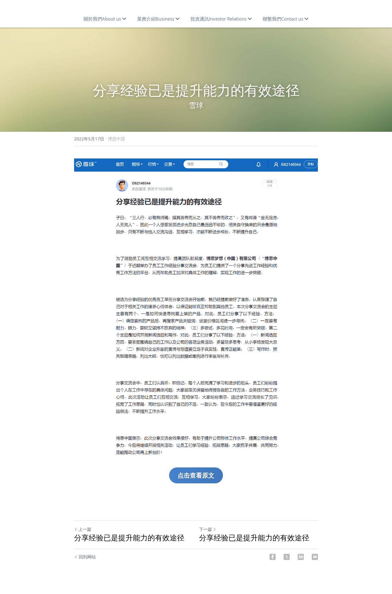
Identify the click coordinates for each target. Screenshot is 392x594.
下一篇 (205, 529)
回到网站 (87, 557)
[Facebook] (273, 557)
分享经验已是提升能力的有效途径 (129, 537)
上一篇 (84, 529)
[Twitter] (287, 557)
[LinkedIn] (301, 557)
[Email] (315, 557)
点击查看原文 (196, 475)
